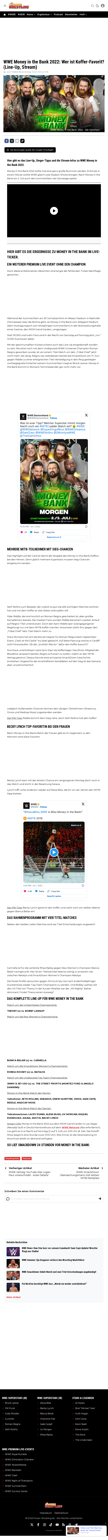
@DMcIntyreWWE (64, 432)
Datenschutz (61, 1513)
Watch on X (76, 825)
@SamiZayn (27, 432)
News (30, 14)
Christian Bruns (18, 72)
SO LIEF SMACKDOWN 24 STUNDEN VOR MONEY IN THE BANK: (48, 1145)
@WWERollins (44, 432)
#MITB (44, 426)
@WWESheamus (75, 429)
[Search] (92, 5)
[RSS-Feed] (63, 1524)
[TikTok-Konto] (50, 1524)
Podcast (58, 14)
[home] (4, 14)
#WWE (12, 14)
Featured (27, 1158)
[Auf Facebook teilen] (6, 141)
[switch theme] (97, 6)
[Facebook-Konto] (38, 1524)
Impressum (46, 1513)
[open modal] (103, 6)
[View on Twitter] (86, 417)
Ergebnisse (43, 14)
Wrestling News (12, 1158)
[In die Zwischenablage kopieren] (22, 141)
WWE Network (70, 1127)
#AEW (21, 14)
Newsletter (71, 14)
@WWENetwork (30, 429)
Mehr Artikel (14, 1297)
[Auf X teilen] (12, 141)
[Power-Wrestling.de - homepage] (19, 5)
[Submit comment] (100, 1199)
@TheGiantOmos (30, 435)
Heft (82, 14)
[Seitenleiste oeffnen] (5, 5)
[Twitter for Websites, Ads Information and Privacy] (86, 526)
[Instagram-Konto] (44, 1524)
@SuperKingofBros (52, 429)
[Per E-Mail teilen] (17, 141)
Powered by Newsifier (54, 1530)
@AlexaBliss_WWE (35, 812)
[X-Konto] (31, 1524)
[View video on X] (54, 852)
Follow (53, 418)
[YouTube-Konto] (57, 1524)
